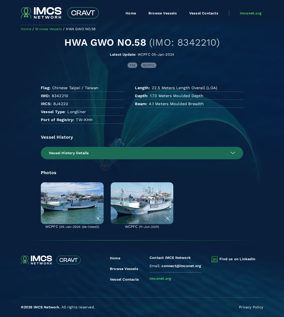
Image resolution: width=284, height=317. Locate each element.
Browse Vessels (162, 13)
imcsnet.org (250, 13)
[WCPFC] (72, 203)
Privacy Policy (251, 307)
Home (131, 13)
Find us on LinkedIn (237, 259)
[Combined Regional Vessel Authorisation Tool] (60, 13)
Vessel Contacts (203, 13)
